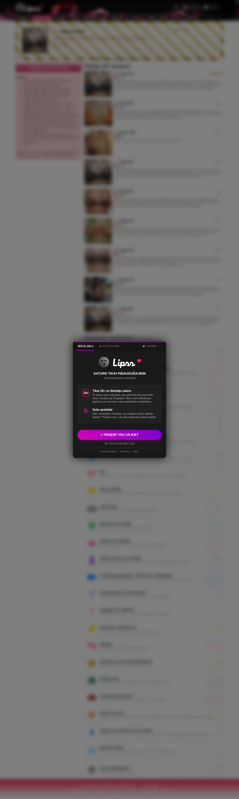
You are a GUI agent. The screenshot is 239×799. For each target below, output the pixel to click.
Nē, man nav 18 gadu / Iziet (120, 443)
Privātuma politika (108, 451)
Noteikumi (124, 451)
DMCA (136, 451)
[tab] (85, 346)
